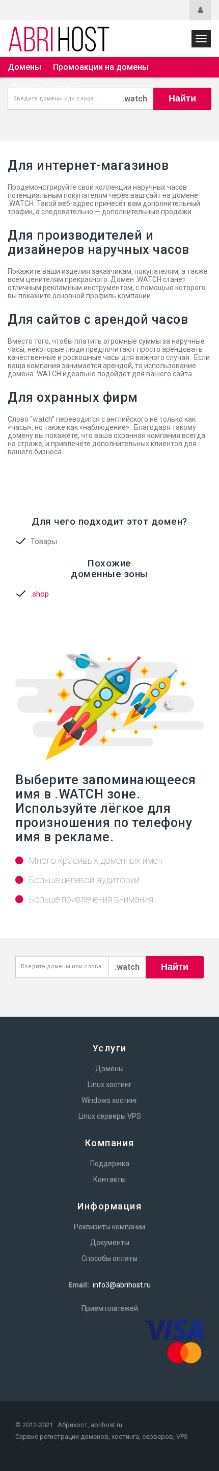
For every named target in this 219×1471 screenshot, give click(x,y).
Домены (24, 67)
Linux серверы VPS (109, 1116)
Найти (182, 98)
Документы (109, 1242)
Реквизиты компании (109, 1227)
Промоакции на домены (101, 67)
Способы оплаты (109, 1258)
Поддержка (109, 1163)
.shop (40, 594)
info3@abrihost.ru (122, 1285)
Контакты (109, 1179)
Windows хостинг (109, 1100)
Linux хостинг (110, 1084)
